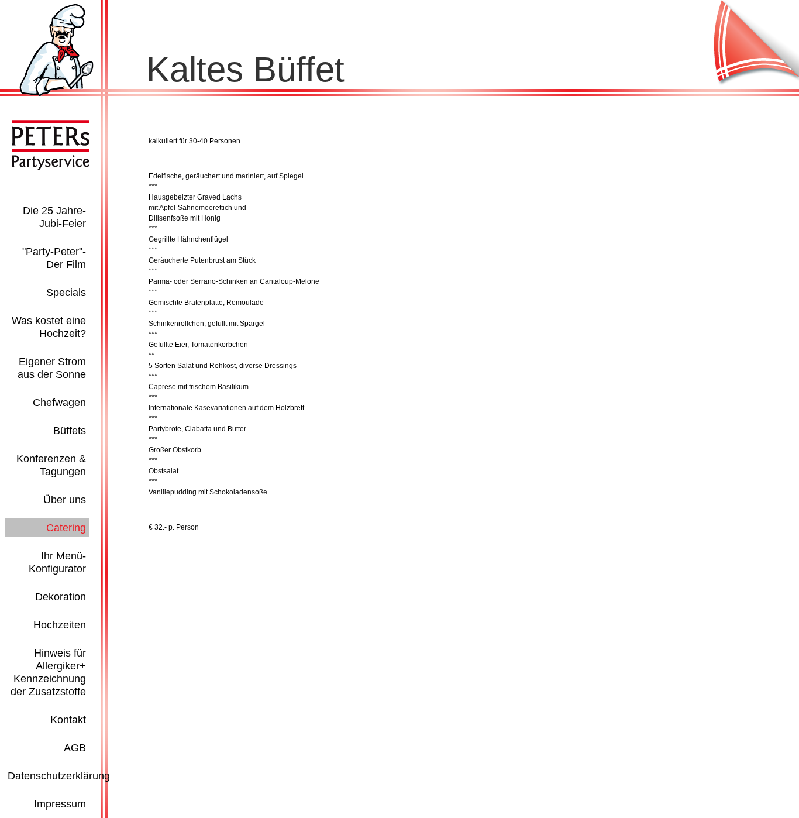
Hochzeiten (59, 625)
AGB (75, 748)
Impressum (60, 804)
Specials (66, 292)
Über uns (64, 500)
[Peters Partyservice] (56, 94)
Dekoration (60, 597)
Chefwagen (59, 402)
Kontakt (68, 720)
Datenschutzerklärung (59, 776)
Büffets (69, 431)
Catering (66, 528)
